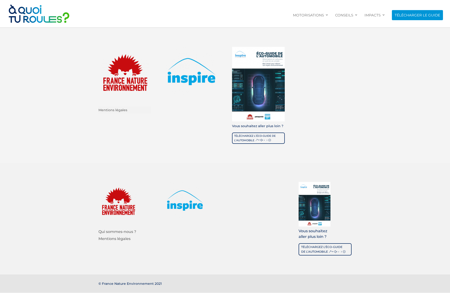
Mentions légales (112, 110)
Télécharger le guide (417, 15)
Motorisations (308, 15)
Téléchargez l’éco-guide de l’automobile (255, 138)
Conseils (344, 15)
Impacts (372, 15)
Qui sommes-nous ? (117, 232)
